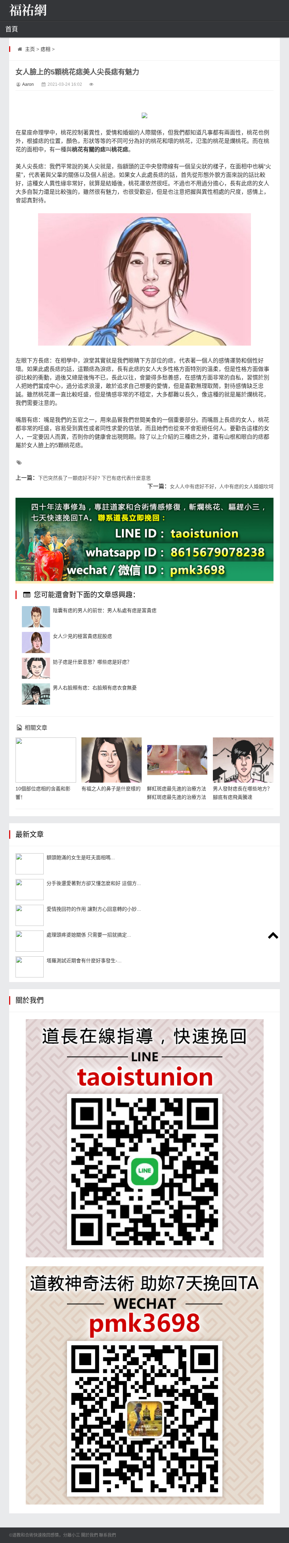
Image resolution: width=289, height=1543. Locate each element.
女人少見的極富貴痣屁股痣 (82, 636)
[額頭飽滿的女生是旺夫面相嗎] (30, 863)
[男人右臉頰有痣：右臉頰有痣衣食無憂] (36, 694)
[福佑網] (44, 10)
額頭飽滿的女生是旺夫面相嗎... (81, 857)
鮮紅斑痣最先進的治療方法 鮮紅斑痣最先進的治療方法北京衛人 (176, 797)
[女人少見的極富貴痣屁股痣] (36, 642)
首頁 (11, 29)
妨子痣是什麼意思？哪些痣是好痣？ (92, 662)
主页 (30, 49)
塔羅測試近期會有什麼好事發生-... (84, 960)
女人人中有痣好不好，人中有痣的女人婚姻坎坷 (221, 486)
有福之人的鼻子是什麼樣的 (111, 788)
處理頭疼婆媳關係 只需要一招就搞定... (89, 935)
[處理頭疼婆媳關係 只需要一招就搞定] (30, 941)
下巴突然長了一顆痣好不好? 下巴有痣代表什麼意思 (94, 478)
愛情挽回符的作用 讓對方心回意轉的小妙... (94, 909)
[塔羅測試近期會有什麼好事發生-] (30, 966)
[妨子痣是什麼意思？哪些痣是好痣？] (36, 668)
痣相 (45, 49)
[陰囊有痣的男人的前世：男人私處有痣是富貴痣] (36, 616)
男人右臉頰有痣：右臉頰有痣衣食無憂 (95, 687)
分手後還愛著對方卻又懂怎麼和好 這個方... (94, 883)
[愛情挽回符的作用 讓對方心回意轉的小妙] (30, 915)
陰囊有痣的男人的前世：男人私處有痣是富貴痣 (104, 610)
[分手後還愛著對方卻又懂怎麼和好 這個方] (30, 889)
